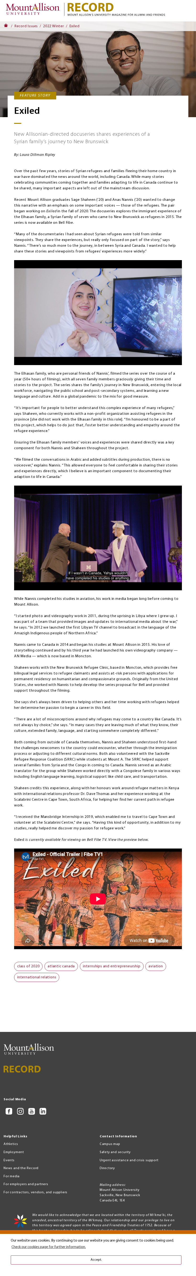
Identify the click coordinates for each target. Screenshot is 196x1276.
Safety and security (115, 1152)
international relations (36, 977)
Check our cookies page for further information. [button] (48, 1247)
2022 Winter (53, 26)
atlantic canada (61, 966)
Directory (107, 1168)
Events (9, 1160)
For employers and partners (26, 1184)
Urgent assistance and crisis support (129, 1160)
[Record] (130, 9)
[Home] (34, 10)
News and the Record (21, 1168)
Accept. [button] (96, 1260)
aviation (155, 966)
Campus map (110, 1144)
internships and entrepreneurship (112, 966)
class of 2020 (28, 966)
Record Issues (26, 26)
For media (12, 1176)
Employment (14, 1152)
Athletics (11, 1144)
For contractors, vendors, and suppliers (35, 1192)
